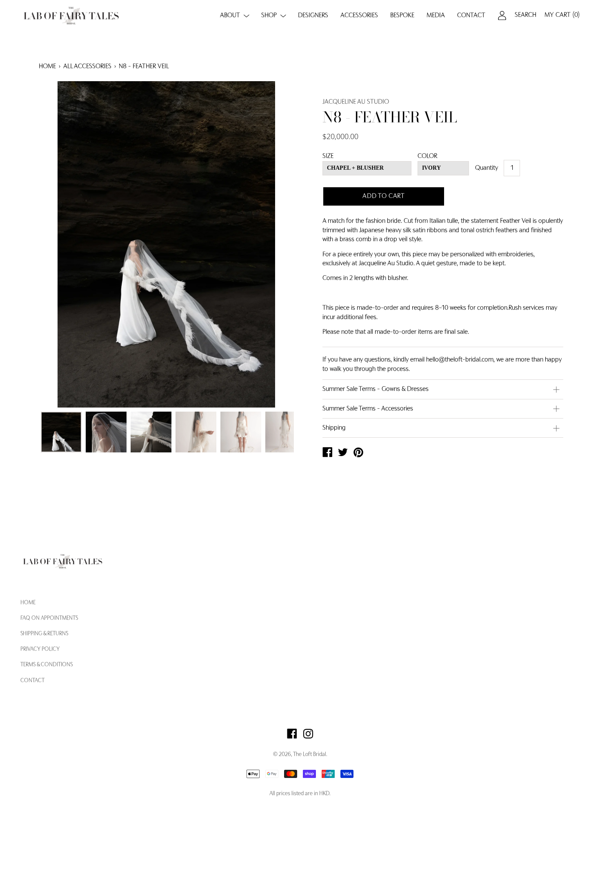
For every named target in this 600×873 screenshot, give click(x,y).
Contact (471, 15)
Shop (269, 15)
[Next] (273, 244)
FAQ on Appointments (49, 618)
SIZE (327, 156)
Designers (313, 15)
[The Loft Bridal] (327, 453)
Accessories (359, 15)
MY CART (562, 15)
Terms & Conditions (46, 665)
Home (47, 66)
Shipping (334, 428)
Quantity (486, 168)
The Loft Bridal (309, 754)
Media (436, 15)
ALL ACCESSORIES (87, 66)
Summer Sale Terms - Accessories (367, 409)
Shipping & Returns (44, 633)
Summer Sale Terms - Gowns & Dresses (375, 389)
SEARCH (525, 15)
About (230, 15)
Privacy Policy (40, 649)
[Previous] (59, 244)
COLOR (427, 156)
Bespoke (402, 15)
